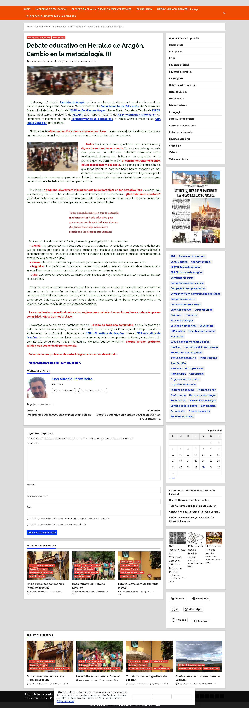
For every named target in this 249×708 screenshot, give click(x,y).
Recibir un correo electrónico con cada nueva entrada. (57, 524)
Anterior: (59, 412)
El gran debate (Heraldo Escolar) (213, 550)
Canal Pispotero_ (201, 261)
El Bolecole (206, 325)
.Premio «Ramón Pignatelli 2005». (178, 9)
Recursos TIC (178, 400)
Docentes (191, 315)
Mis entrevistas (178, 105)
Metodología (58, 38)
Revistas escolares (179, 139)
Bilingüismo (176, 51)
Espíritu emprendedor (202, 331)
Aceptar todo (141, 696)
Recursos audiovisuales (182, 125)
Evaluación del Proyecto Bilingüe (190, 341)
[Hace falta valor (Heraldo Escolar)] (99, 656)
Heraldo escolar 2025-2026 (186, 352)
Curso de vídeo (204, 309)
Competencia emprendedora (188, 288)
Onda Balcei (196, 373)
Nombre (32, 484)
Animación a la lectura (192, 256)
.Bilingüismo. (144, 9)
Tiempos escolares (182, 416)
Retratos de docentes (181, 132)
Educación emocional (183, 325)
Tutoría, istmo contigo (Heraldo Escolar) (193, 506)
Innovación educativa (43, 404)
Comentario (33, 443)
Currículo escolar (181, 309)
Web (29, 507)
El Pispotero (178, 331)
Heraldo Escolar (37, 576)
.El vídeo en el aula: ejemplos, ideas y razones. (101, 9)
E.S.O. (32, 565)
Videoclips (175, 145)
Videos (173, 152)
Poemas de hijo (207, 389)
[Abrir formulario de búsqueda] (224, 13)
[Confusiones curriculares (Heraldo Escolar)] (199, 656)
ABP (173, 256)
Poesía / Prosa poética (181, 118)
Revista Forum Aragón (203, 400)
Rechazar (161, 696)
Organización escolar (183, 384)
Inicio (27, 9)
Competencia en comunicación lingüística (195, 293)
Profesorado (178, 395)
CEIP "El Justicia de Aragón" (187, 272)
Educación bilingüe (182, 320)
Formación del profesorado (201, 347)
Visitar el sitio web (63, 390)
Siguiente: (128, 414)
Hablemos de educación (38, 38)
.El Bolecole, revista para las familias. (51, 16)
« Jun (172, 478)
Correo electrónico (37, 496)
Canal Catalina (179, 261)
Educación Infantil (45, 565)
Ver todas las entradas (93, 390)
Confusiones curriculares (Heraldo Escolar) (194, 511)
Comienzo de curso (182, 277)
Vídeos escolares (178, 159)
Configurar (182, 696)
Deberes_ (176, 315)
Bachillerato (126, 562)
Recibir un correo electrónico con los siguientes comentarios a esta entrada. (69, 518)
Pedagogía (175, 112)
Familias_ (176, 347)
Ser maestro (178, 411)
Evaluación (177, 336)
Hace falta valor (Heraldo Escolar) (189, 500)
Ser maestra (208, 405)
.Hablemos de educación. (51, 9)
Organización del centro (185, 379)
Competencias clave (183, 299)
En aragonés (176, 78)
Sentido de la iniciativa (184, 405)
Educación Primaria (38, 569)
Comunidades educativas (186, 304)
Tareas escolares (199, 411)
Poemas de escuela (182, 389)
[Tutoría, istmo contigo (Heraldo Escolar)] (149, 656)
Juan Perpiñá (178, 363)
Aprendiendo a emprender (184, 38)
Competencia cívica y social (187, 283)
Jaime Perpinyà (208, 357)
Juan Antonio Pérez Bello (41, 61)
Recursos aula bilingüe (202, 395)
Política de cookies (65, 701)
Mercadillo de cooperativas (187, 368)
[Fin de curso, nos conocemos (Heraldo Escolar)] (50, 656)
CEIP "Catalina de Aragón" (186, 267)
